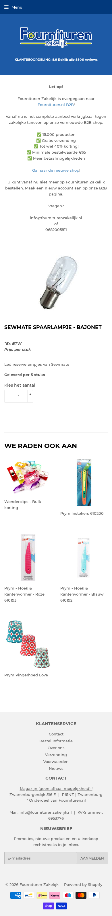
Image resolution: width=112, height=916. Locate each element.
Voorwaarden (56, 761)
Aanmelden (92, 858)
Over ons (56, 747)
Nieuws (56, 768)
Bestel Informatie (56, 741)
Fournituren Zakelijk (39, 884)
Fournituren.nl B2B (56, 104)
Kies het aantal (19, 385)
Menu (16, 7)
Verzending (56, 754)
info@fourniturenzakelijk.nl (46, 812)
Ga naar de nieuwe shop (55, 170)
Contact (56, 734)
